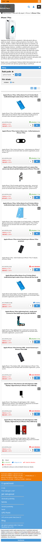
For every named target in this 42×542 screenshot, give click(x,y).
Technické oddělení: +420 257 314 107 (12, 474)
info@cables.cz (29, 475)
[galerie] (38, 89)
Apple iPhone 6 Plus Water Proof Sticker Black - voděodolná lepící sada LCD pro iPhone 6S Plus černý (21, 276)
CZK (7, 1)
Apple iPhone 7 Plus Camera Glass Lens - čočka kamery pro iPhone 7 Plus (21, 132)
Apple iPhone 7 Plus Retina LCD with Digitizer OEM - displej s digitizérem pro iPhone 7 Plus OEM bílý (21, 384)
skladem (6, 82)
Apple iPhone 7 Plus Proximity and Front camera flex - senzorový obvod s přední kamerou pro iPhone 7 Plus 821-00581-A (21, 169)
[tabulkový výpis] (31, 89)
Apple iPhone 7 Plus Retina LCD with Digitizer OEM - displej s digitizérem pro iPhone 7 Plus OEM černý (21, 420)
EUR (3, 1)
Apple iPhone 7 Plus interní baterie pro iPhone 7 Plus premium (21, 240)
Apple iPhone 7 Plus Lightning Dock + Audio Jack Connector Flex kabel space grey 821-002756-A (21, 312)
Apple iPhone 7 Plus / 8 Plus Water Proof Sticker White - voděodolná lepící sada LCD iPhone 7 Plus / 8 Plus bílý (21, 204)
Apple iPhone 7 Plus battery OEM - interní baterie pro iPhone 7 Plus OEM (21, 348)
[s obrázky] (35, 89)
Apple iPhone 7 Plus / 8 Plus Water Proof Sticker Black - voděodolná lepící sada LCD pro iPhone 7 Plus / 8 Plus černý (21, 96)
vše (13, 82)
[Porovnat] (39, 100)
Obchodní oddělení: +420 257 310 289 (12, 475)
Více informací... (12, 537)
